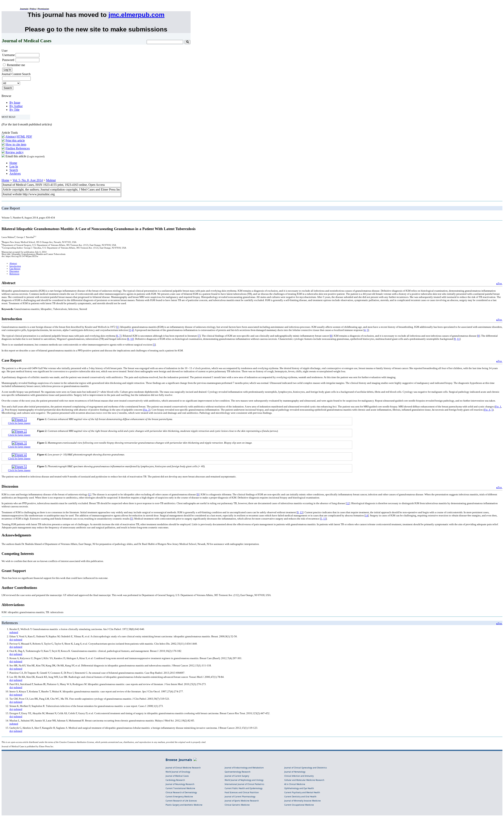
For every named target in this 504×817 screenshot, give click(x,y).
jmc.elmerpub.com (136, 14)
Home (13, 163)
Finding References (18, 148)
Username (8, 55)
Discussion (14, 271)
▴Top (499, 283)
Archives (15, 173)
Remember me (16, 65)
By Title (14, 109)
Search (13, 170)
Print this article (15, 140)
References (14, 274)
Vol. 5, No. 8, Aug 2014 (28, 180)
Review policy (15, 152)
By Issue (14, 102)
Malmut (51, 180)
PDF (29, 136)
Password (8, 60)
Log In (13, 166)
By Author (16, 106)
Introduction (15, 266)
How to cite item (16, 144)
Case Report (14, 269)
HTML (21, 136)
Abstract (10, 136)
